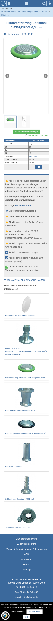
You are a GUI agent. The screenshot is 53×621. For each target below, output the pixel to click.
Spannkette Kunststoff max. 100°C (18, 527)
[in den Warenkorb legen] (38, 167)
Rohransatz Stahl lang (14, 466)
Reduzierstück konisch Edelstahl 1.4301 (20, 410)
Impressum (26, 559)
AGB (26, 554)
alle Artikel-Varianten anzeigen (26, 132)
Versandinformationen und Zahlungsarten (26, 549)
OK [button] (26, 617)
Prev (7, 76)
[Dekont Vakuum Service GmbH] (3, 3)
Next (46, 76)
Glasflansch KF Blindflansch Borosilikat (20, 316)
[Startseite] (2, 12)
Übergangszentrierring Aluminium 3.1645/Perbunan (25, 433)
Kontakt (26, 564)
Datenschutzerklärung (26, 539)
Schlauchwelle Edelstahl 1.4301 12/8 (19, 499)
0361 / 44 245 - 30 (29, 592)
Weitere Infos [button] (34, 612)
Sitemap (26, 569)
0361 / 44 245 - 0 (28, 587)
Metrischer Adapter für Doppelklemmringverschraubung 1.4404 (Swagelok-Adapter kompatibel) (26, 351)
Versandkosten (23, 205)
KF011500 (33, 156)
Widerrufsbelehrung (26, 544)
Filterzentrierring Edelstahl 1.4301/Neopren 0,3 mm (25, 378)
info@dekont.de (30, 597)
